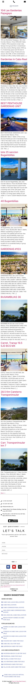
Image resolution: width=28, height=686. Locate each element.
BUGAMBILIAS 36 (11, 297)
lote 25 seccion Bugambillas (9, 153)
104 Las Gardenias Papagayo (11, 12)
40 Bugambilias (9, 201)
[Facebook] (8, 567)
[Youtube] (14, 567)
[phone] (14, 2)
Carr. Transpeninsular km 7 (13, 444)
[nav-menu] (3, 2)
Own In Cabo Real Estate (18, 681)
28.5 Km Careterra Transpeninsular (11, 393)
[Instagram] (20, 567)
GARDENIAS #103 (11, 249)
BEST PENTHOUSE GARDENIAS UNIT (11, 105)
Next (3, 493)
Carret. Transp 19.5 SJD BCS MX (11, 344)
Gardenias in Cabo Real (14, 59)
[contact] (25, 2)
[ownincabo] (14, 589)
